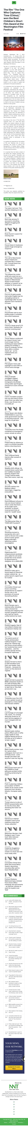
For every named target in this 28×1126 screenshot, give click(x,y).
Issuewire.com (7, 56)
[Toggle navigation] (14, 2)
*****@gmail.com (8, 185)
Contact (14, 1124)
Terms (5, 1122)
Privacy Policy (12, 1122)
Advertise (20, 1122)
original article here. (18, 192)
